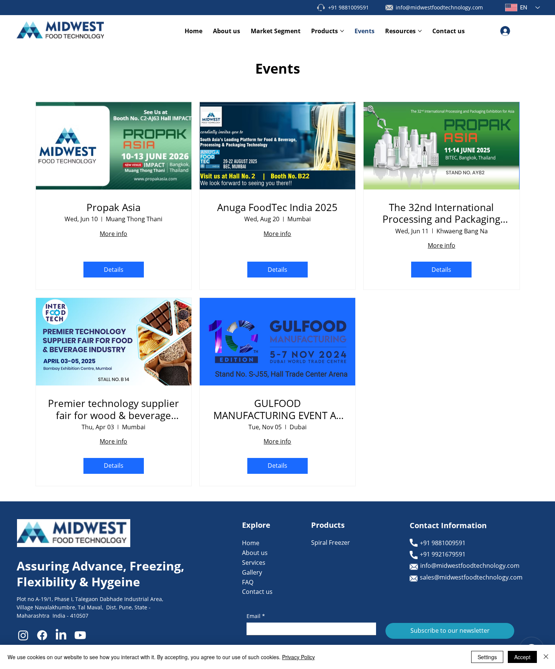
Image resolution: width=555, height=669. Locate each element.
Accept (522, 657)
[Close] (545, 657)
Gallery (252, 572)
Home (250, 543)
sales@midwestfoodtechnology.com (471, 577)
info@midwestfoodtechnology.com (439, 7)
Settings (487, 657)
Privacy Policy (298, 657)
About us (255, 553)
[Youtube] (80, 635)
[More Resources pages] (420, 31)
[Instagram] (23, 635)
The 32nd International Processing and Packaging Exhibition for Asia (441, 213)
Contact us (257, 591)
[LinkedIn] (61, 635)
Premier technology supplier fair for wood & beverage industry (113, 409)
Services (253, 562)
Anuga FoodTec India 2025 (277, 207)
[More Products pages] (342, 31)
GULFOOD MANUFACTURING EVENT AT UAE (277, 409)
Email (256, 616)
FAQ (247, 582)
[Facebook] (42, 635)
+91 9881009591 (348, 7)
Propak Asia (113, 207)
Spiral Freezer (330, 542)
